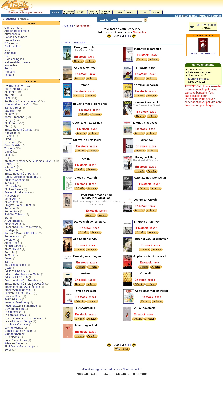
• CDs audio (10, 43)
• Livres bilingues (13, 59)
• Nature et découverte (16, 62)
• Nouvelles (10, 65)
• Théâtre (8, 74)
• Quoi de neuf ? (12, 27)
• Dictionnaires (12, 46)
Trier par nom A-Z (19, 85)
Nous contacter (132, 369)
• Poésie (8, 68)
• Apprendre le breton (16, 30)
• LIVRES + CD (12, 55)
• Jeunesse (9, 52)
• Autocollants (11, 33)
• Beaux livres (11, 40)
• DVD (6, 49)
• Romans (9, 71)
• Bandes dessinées (15, 37)
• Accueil (67, 25)
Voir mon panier (206, 24)
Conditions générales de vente (102, 369)
